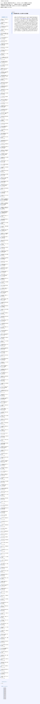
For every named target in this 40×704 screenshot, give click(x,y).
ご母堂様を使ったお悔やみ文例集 (6, 5)
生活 (1, 683)
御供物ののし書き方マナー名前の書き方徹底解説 (22, 4)
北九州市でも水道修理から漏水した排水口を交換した (25, 18)
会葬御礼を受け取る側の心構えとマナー (7, 4)
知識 (2, 683)
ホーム (2, 2)
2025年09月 (5, 698)
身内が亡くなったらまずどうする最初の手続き (19, 5)
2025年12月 (5, 695)
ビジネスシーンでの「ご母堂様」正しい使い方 (24, 2)
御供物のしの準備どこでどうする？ (6, 7)
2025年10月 (5, 697)
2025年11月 (5, 696)
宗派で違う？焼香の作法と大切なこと (10, 2)
